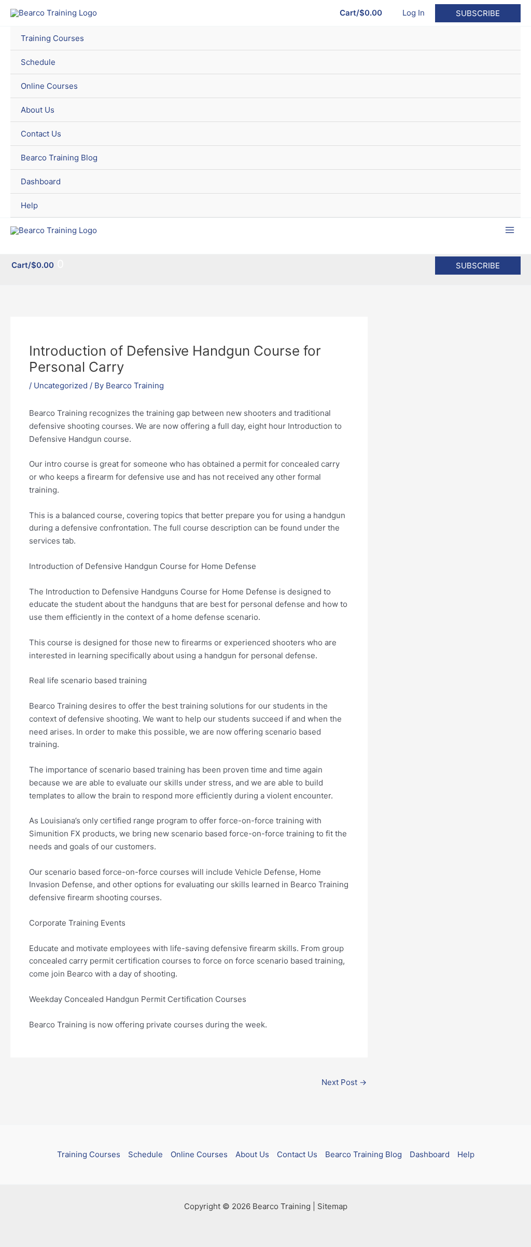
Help (29, 205)
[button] (478, 13)
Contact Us (41, 134)
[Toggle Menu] (500, 38)
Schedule (38, 62)
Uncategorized (61, 385)
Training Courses (52, 38)
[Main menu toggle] (510, 230)
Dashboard (41, 181)
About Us (37, 110)
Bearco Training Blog (59, 157)
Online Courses (49, 86)
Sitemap (332, 1206)
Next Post (344, 1082)
